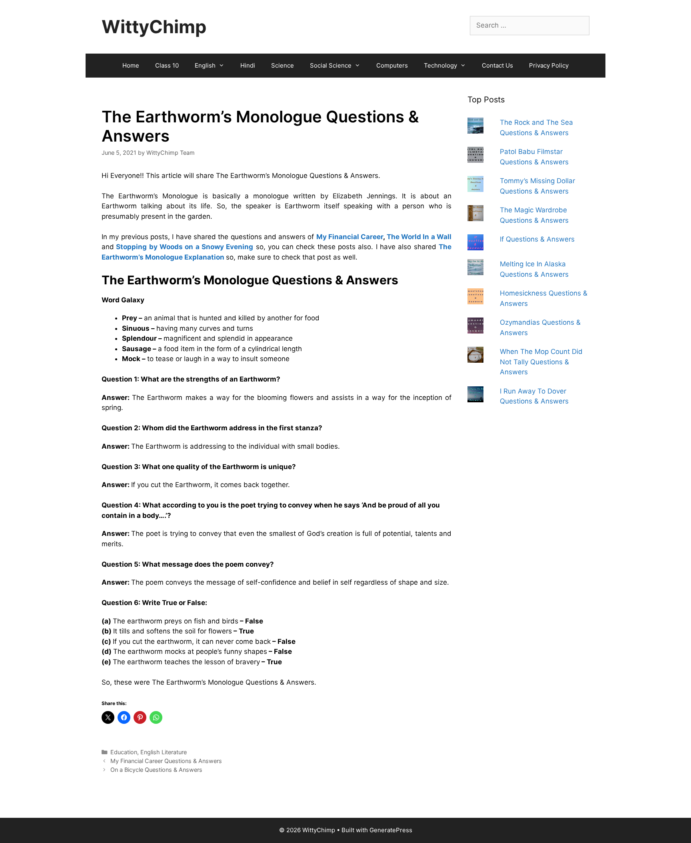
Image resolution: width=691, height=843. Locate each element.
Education (123, 752)
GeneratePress (390, 830)
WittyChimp (154, 27)
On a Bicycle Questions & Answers (156, 769)
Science (282, 65)
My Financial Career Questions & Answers (166, 760)
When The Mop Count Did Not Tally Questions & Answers (541, 362)
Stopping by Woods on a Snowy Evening (184, 247)
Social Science (330, 65)
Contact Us (497, 65)
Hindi (247, 65)
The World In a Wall (419, 237)
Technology (440, 65)
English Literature (163, 752)
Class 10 (167, 65)
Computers (392, 65)
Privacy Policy (549, 65)
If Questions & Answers (537, 239)
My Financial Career (349, 237)
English (205, 65)
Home (130, 65)
